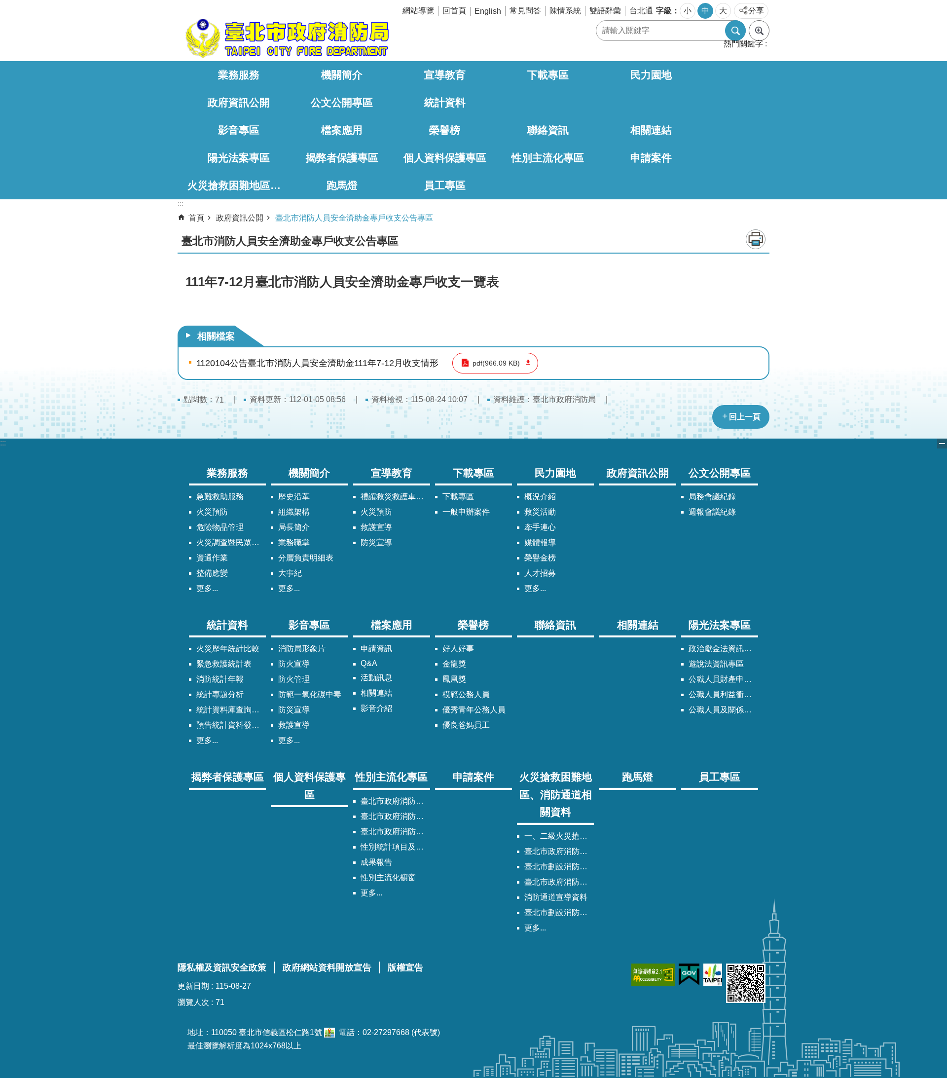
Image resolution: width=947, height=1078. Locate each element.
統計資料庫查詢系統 (231, 710)
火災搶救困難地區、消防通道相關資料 (239, 185)
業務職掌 (294, 542)
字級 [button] (664, 10)
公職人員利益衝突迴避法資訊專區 (723, 694)
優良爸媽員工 (466, 725)
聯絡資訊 (548, 130)
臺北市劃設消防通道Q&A (559, 866)
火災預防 (212, 512)
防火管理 (294, 679)
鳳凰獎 (454, 679)
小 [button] (688, 10)
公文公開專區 (342, 102)
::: (3, 443)
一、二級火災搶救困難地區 (559, 836)
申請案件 (651, 157)
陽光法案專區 (239, 157)
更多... (207, 588)
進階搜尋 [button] (759, 30)
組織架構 (294, 512)
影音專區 (238, 130)
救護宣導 (376, 527)
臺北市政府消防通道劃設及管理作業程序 (559, 882)
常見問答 (525, 10)
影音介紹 (376, 708)
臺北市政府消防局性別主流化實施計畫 (395, 801)
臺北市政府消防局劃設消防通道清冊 (559, 851)
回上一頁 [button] (745, 416)
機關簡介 (342, 74)
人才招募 (540, 573)
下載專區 (548, 74)
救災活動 (540, 512)
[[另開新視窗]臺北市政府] (712, 975)
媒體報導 (540, 542)
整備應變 (212, 573)
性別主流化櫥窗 (388, 877)
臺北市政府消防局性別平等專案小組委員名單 (395, 816)
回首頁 (454, 10)
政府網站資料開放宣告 (327, 967)
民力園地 (651, 74)
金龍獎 (454, 664)
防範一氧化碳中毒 (309, 694)
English (487, 11)
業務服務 (238, 74)
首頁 (196, 218)
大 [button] (723, 10)
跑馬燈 (342, 185)
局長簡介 (294, 527)
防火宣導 (294, 664)
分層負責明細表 (305, 558)
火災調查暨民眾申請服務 (231, 542)
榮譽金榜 (540, 558)
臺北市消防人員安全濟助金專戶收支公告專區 (354, 218)
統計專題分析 (220, 694)
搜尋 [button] (735, 30)
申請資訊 (376, 648)
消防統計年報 (220, 679)
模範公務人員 (466, 694)
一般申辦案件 (466, 512)
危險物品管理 (220, 527)
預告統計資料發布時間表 (231, 725)
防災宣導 (376, 542)
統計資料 (445, 102)
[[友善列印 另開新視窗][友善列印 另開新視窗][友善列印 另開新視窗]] (329, 1032)
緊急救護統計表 (224, 664)
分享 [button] (756, 10)
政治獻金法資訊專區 (723, 648)
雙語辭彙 (605, 10)
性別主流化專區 (547, 157)
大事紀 (290, 573)
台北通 (641, 10)
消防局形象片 (302, 648)
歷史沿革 (294, 496)
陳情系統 (565, 10)
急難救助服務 (220, 496)
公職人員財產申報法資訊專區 (723, 679)
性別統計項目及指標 (395, 847)
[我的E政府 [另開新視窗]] (689, 975)
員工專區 (445, 185)
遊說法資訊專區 (716, 664)
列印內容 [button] (755, 239)
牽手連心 (540, 527)
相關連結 (651, 130)
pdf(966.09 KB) (496, 363)
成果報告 (376, 862)
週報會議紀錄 (712, 512)
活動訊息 (376, 677)
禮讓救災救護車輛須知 (395, 496)
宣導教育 (445, 74)
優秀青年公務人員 (474, 710)
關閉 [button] (942, 443)
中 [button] (705, 10)
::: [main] (180, 203)
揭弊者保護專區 (342, 157)
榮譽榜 (444, 130)
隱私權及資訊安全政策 (222, 967)
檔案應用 (342, 130)
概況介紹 (540, 496)
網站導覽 (418, 10)
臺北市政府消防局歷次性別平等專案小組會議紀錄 (395, 831)
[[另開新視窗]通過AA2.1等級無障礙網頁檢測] (653, 975)
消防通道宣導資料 (555, 897)
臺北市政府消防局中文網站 (286, 38)
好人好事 (458, 648)
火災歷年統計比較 (227, 648)
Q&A (369, 663)
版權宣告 (405, 967)
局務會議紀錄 (712, 496)
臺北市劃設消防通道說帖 (559, 912)
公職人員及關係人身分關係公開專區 (723, 710)
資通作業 (212, 558)
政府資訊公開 (239, 102)
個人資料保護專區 (444, 157)
